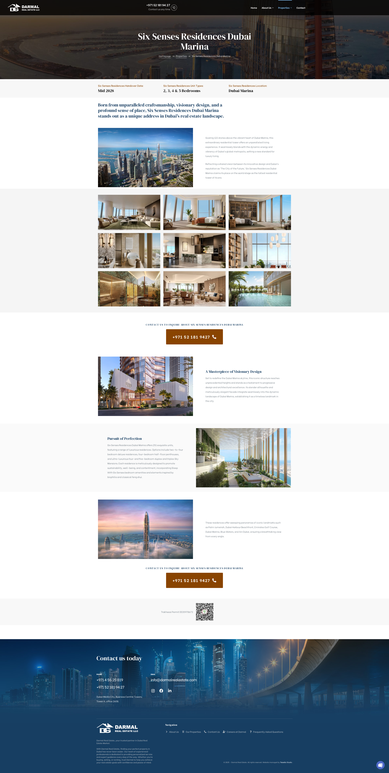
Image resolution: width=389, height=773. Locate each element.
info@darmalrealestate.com (174, 679)
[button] (194, 336)
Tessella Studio (286, 762)
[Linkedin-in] (170, 691)
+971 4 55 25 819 (109, 679)
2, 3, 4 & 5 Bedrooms (181, 90)
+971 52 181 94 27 (158, 5)
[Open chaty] (380, 765)
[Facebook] (161, 691)
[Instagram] (153, 691)
